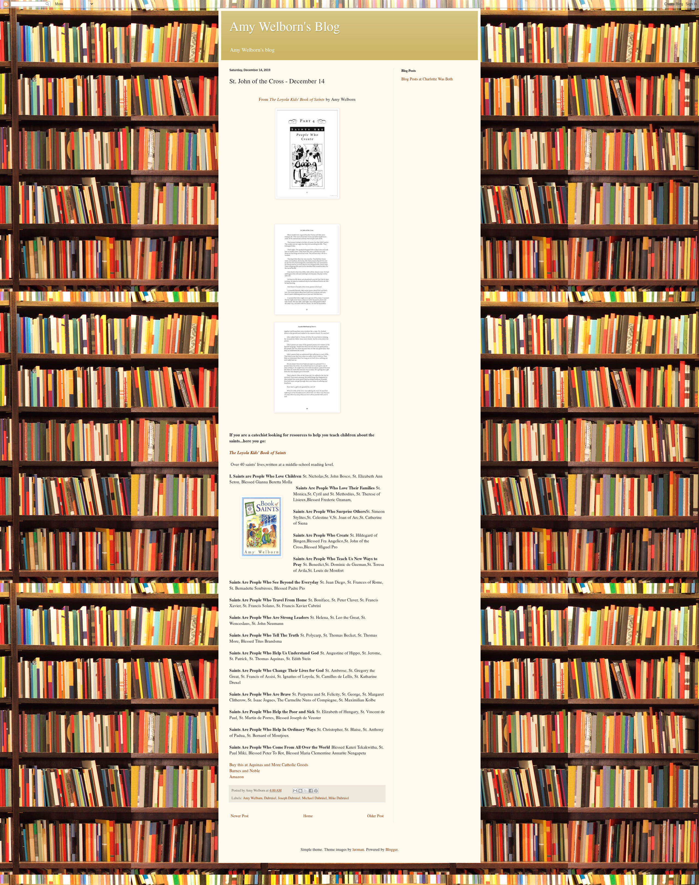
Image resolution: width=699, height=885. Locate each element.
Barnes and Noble (244, 770)
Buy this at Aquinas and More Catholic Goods (268, 764)
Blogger (392, 849)
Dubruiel (270, 798)
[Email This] (295, 790)
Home (308, 815)
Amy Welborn (252, 798)
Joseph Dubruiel (289, 798)
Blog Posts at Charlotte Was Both (427, 78)
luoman (358, 849)
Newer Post (239, 815)
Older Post (375, 815)
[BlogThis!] (300, 790)
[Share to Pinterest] (316, 790)
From (291, 99)
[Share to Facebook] (310, 790)
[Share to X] (305, 790)
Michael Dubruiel (314, 798)
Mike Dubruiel (338, 798)
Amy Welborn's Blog (284, 25)
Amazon (236, 776)
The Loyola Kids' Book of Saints (257, 452)
